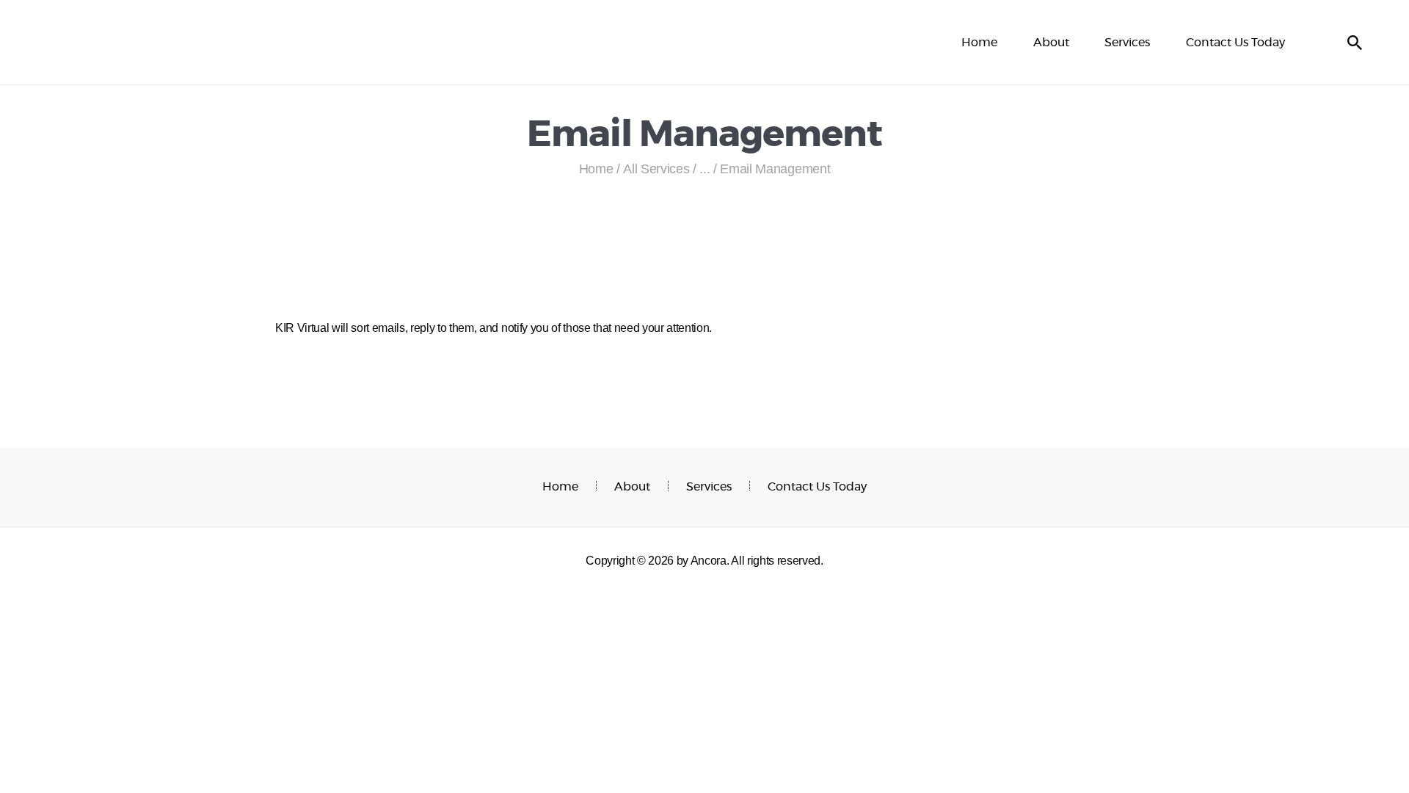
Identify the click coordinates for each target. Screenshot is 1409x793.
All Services (656, 169)
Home (596, 169)
